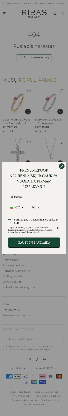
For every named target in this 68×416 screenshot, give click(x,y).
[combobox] (17, 207)
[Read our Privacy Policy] (58, 228)
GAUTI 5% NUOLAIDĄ (34, 242)
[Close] (62, 166)
